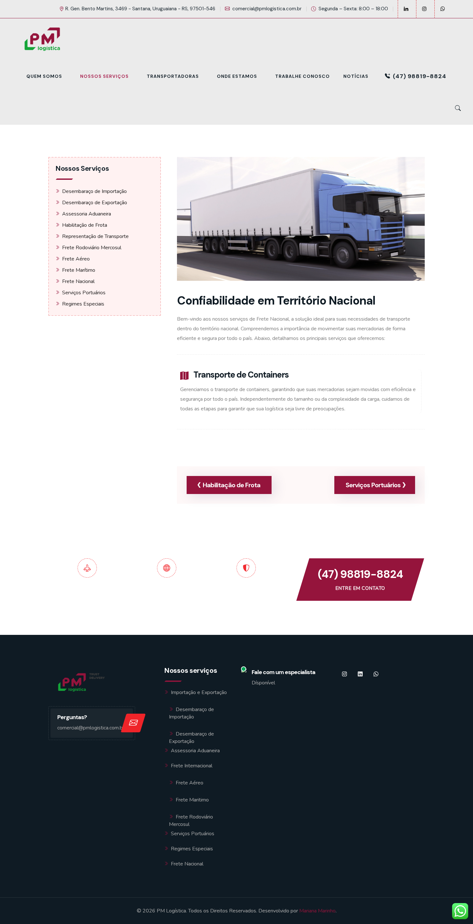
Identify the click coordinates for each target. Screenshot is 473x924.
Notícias (355, 76)
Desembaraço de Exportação (94, 202)
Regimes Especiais (83, 303)
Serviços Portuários (84, 292)
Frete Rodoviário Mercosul (91, 247)
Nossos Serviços (104, 76)
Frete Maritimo (192, 799)
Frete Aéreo (76, 258)
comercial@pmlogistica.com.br (266, 8)
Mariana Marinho (317, 910)
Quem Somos (44, 76)
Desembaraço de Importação (94, 191)
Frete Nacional (78, 281)
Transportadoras (173, 76)
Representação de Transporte (95, 236)
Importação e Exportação (199, 692)
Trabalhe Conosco (302, 76)
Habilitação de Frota (84, 225)
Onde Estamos (237, 76)
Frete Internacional (191, 765)
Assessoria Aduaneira (86, 213)
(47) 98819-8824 (419, 76)
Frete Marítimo (78, 270)
